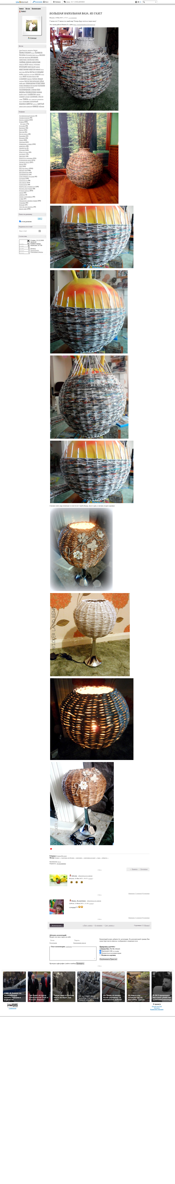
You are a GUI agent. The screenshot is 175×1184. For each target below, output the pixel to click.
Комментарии (36, 8)
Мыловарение (24, 172)
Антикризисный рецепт (27, 116)
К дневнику (98, 925)
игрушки (23, 66)
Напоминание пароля (79, 943)
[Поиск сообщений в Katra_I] (40, 219)
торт (29, 99)
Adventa (74, 876)
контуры (22, 72)
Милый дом (23, 170)
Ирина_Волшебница (79, 901)
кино (38, 69)
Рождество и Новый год (27, 186)
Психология (23, 184)
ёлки (20, 50)
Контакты (157, 1008)
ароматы (30, 50)
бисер (33, 52)
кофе (21, 74)
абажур (104, 858)
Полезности (23, 180)
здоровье (37, 64)
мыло (34, 76)
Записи (21, 8)
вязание (34, 57)
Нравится (135, 869)
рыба (21, 94)
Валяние (22, 128)
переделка (30, 83)
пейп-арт (22, 83)
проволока (30, 92)
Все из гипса (23, 134)
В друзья (33, 38)
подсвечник (22, 87)
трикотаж (34, 99)
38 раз (59, 861)
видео (42, 55)
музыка (29, 76)
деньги (21, 64)
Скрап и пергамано (25, 197)
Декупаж (22, 142)
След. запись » (109, 925)
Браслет (24, 50)
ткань (25, 99)
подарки (41, 85)
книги (42, 69)
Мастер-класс (23, 168)
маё (24, 76)
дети (26, 64)
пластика (40, 83)
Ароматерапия (24, 118)
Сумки (21, 199)
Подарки (22, 178)
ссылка (90, 878)
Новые (147, 925)
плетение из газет (89, 858)
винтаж (21, 57)
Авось (68, 2)
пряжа (39, 92)
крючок (38, 74)
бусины (22, 55)
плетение (79, 858)
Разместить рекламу (156, 1009)
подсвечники (30, 87)
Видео (21, 130)
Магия (21, 164)
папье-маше (37, 79)
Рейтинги (58, 2)
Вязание (22, 138)
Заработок (22, 148)
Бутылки (22, 126)
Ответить (131, 893)
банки (35, 50)
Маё (20, 166)
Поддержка (136, 2)
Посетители (34, 250)
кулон (20, 76)
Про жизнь (22, 182)
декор (29, 62)
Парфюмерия (23, 174)
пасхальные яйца (36, 81)
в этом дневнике (26, 221)
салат (25, 94)
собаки (27, 97)
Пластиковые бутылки (26, 176)
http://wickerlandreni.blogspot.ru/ (84, 24)
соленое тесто (36, 96)
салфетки (31, 94)
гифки (22, 62)
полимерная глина (27, 89)
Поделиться (144, 869)
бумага (38, 52)
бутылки (29, 55)
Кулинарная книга (25, 160)
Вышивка (22, 136)
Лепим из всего (24, 162)
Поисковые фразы (36, 252)
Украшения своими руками (28, 201)
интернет (22, 154)
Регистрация (38, 2)
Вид (139, 2)
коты (27, 72)
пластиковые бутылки (28, 85)
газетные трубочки (27, 60)
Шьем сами (23, 209)
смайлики (69, 946)
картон (32, 69)
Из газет (23, 124)
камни (38, 67)
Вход (46, 2)
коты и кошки (37, 72)
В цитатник (146, 893)
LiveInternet (22, 2)
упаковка (26, 101)
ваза (33, 55)
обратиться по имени (85, 876)
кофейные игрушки (29, 74)
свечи (38, 94)
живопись (22, 146)
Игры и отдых (23, 152)
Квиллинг (22, 156)
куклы (42, 74)
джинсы (31, 64)
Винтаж (21, 132)
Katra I (20, 11)
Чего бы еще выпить (26, 207)
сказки (22, 97)
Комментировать (56, 925)
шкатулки (22, 106)
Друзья (27, 8)
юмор (35, 106)
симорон (22, 195)
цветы (29, 103)
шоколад (29, 106)
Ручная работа (24, 191)
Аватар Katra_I (32, 25)
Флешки (22, 205)
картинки (24, 69)
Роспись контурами (25, 189)
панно (29, 79)
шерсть (35, 104)
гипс (37, 60)
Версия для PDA (157, 1006)
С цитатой (138, 893)
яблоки (41, 106)
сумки (20, 99)
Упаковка (22, 203)
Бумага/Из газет (61, 856)
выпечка (27, 57)
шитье (41, 103)
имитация (31, 67)
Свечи (21, 193)
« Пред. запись (87, 925)
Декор (21, 140)
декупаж (36, 62)
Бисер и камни (24, 120)
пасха (26, 81)
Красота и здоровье (26, 158)
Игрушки (22, 150)
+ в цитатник (72, 18)
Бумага (21, 122)
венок (37, 55)
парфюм (21, 81)
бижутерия (25, 52)
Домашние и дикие (25, 144)
